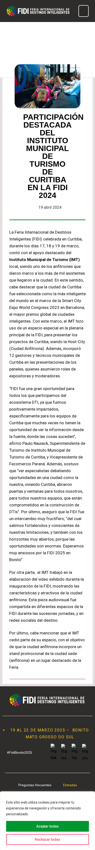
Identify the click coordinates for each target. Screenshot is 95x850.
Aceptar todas (47, 826)
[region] (47, 820)
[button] (83, 11)
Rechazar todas (47, 839)
